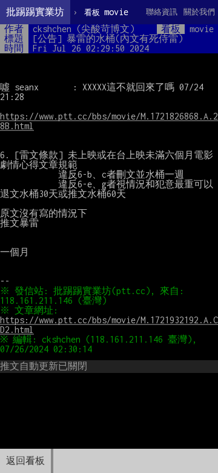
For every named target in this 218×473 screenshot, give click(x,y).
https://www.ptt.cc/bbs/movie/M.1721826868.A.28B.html (109, 121)
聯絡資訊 (161, 12)
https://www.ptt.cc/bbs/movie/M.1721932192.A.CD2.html (109, 325)
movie (106, 12)
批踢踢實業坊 (35, 12)
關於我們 (199, 12)
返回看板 (25, 460)
